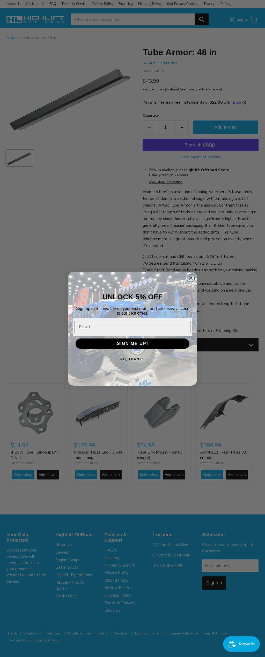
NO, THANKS (132, 359)
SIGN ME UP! (132, 343)
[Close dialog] (191, 278)
